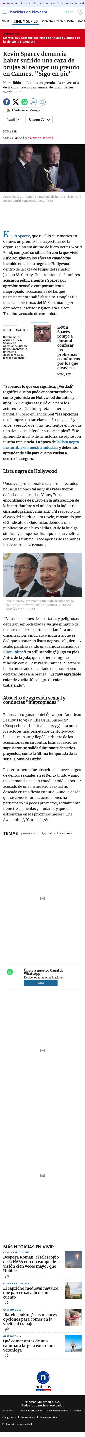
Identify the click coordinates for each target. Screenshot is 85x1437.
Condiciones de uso (57, 1410)
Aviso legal (8, 1410)
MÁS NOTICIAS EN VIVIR (28, 1247)
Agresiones (64, 833)
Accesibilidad (28, 1417)
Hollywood (44, 833)
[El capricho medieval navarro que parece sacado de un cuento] (73, 1290)
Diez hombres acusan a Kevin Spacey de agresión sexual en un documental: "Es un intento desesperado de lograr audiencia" (15, 347)
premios (27, 833)
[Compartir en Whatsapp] (24, 102)
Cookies (77, 1410)
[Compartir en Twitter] (15, 102)
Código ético (9, 1417)
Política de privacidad (30, 1410)
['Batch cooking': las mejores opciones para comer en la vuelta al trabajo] (73, 1317)
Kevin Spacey (16, 236)
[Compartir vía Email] (42, 102)
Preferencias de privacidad (17, 1424)
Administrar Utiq (49, 1417)
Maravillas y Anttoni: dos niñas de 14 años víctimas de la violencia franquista (41, 40)
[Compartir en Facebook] (6, 102)
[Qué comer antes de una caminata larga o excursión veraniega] (73, 1343)
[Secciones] (4, 12)
